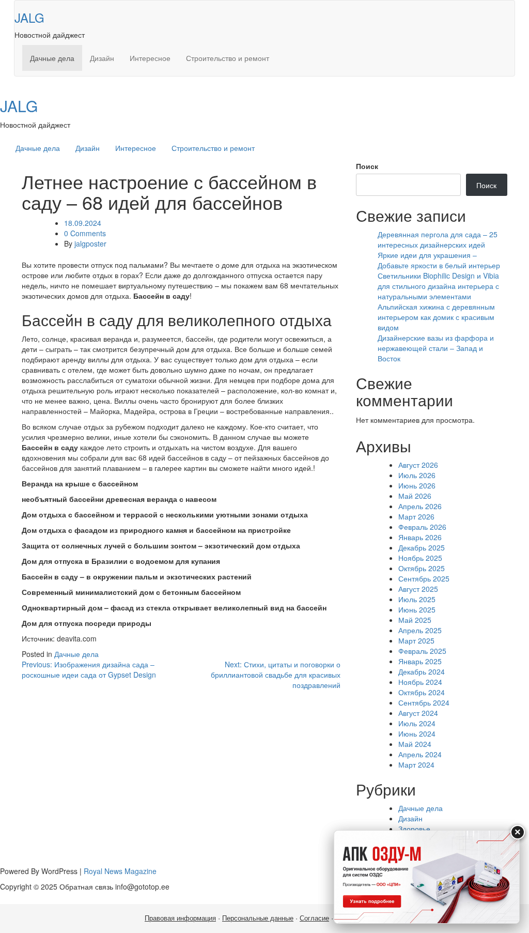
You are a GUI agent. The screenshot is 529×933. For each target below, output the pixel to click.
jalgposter (90, 243)
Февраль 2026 (422, 527)
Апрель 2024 (420, 754)
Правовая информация (180, 918)
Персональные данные (257, 918)
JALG (29, 17)
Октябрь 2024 (421, 692)
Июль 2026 (416, 475)
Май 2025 (414, 620)
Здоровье (414, 828)
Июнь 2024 (416, 733)
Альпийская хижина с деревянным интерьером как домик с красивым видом (436, 316)
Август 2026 (418, 465)
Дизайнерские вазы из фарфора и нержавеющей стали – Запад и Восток (436, 347)
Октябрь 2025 (421, 568)
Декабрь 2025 (421, 547)
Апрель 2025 (420, 630)
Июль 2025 (416, 599)
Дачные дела (52, 58)
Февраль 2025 (422, 651)
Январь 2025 (420, 661)
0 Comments (85, 233)
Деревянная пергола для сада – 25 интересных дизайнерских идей (437, 239)
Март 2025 (416, 640)
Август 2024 (418, 713)
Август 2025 (418, 589)
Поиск (367, 166)
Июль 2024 (416, 723)
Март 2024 (416, 764)
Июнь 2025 (416, 609)
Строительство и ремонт (227, 58)
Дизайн (102, 58)
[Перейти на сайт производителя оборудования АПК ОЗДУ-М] (426, 877)
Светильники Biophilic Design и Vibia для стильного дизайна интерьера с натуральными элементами (438, 285)
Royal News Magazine (120, 871)
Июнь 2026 (416, 485)
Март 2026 (416, 516)
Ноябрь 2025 (420, 558)
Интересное (150, 58)
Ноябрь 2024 (420, 682)
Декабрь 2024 (421, 671)
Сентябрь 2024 (423, 702)
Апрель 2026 (420, 506)
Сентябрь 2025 (423, 578)
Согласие (314, 918)
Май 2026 (414, 496)
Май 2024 (414, 744)
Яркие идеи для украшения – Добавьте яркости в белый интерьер (439, 260)
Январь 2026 (420, 537)
